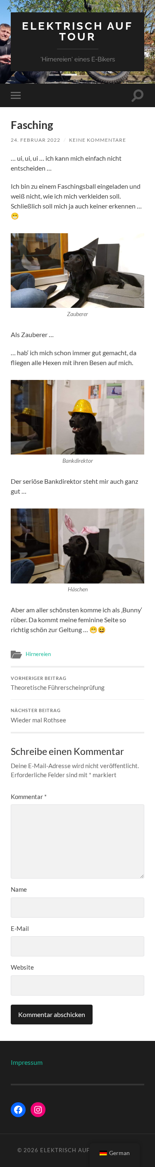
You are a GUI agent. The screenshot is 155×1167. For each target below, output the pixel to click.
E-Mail (20, 928)
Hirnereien (38, 654)
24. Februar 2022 (35, 140)
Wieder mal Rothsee (38, 716)
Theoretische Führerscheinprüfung (58, 683)
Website (22, 967)
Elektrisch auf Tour (77, 31)
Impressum (27, 1062)
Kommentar (29, 796)
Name (19, 889)
